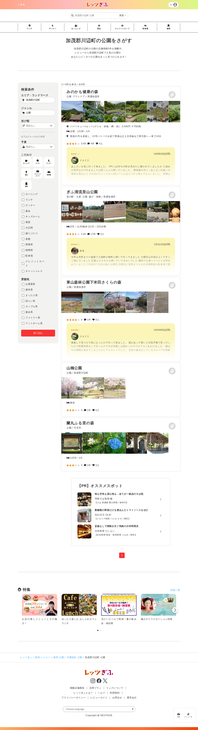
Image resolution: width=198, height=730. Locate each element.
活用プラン (95, 688)
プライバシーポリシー (73, 697)
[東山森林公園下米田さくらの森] (120, 319)
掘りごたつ (32, 233)
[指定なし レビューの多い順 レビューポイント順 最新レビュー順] (38, 125)
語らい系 (30, 301)
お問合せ (117, 697)
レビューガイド (99, 697)
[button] (175, 610)
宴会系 (29, 312)
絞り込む (38, 333)
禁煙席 (29, 244)
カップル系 (32, 306)
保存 (172, 94)
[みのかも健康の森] (120, 136)
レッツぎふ (26, 657)
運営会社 (132, 697)
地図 (178, 717)
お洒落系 (30, 284)
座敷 (28, 239)
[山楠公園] (72, 388)
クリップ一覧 (188, 717)
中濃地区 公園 (74, 657)
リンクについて (114, 688)
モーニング (76, 29)
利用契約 (115, 693)
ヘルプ (101, 693)
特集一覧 (175, 590)
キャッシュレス (34, 271)
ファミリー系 (33, 317)
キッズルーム (33, 216)
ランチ (29, 29)
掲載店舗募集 (77, 688)
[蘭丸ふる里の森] (72, 443)
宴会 (99, 29)
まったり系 (32, 295)
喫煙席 (29, 250)
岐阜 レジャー (43, 657)
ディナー (52, 29)
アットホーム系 (34, 323)
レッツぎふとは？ (83, 693)
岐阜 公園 (58, 657)
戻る (22, 4)
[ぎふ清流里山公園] (120, 231)
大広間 (29, 227)
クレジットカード (122, 29)
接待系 (29, 289)
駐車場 (145, 29)
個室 (168, 29)
